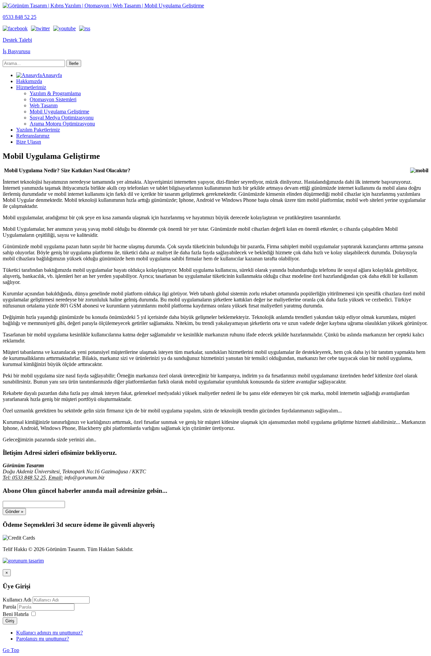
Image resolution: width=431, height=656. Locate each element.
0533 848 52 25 (19, 17)
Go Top (11, 650)
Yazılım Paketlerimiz (38, 130)
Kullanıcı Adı (17, 600)
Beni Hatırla (16, 614)
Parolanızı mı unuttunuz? (42, 639)
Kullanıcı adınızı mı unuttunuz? (49, 632)
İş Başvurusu (16, 51)
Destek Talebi (17, 40)
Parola (10, 607)
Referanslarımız (32, 136)
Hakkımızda (29, 81)
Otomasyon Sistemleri (53, 99)
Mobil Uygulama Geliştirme (59, 111)
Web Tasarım (44, 105)
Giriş (9, 620)
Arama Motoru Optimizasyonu (62, 123)
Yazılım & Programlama (55, 93)
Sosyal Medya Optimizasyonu (62, 117)
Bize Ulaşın (28, 142)
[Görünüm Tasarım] (23, 560)
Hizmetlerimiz (31, 87)
